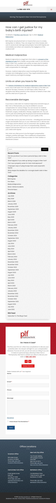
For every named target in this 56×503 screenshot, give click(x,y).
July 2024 (11, 243)
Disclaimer (10, 418)
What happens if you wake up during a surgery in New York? (27, 160)
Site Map (14, 498)
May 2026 (11, 199)
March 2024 (12, 254)
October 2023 (12, 267)
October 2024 (12, 235)
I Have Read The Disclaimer (19, 421)
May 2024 (11, 249)
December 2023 (13, 262)
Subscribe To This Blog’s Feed (17, 316)
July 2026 (11, 196)
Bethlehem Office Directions (38, 482)
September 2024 (13, 238)
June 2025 (11, 214)
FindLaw (48, 498)
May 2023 (11, 280)
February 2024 (12, 257)
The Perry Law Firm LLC (21, 35)
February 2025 (12, 225)
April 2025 (11, 220)
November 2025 (13, 206)
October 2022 (12, 299)
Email (9, 382)
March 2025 (12, 222)
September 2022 (13, 301)
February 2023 (12, 288)
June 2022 (11, 309)
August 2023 (12, 272)
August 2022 (12, 304)
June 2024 (11, 246)
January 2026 (12, 204)
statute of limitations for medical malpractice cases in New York (29, 85)
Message (10, 398)
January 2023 (12, 291)
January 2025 (12, 228)
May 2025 (11, 217)
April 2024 (11, 251)
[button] (51, 9)
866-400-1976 (25, 9)
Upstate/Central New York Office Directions (15, 481)
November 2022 (13, 296)
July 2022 (11, 307)
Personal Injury (12, 189)
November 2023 (13, 264)
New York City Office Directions (39, 465)
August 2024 (12, 241)
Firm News (11, 181)
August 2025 (12, 212)
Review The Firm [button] (28, 366)
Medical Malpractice (14, 184)
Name (9, 373)
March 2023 (11, 286)
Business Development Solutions (35, 498)
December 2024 (13, 230)
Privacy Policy (21, 498)
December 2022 (13, 293)
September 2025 (13, 209)
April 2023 (11, 283)
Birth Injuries (12, 179)
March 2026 (11, 201)
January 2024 (12, 259)
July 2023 (11, 275)
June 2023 (11, 278)
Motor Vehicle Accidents (16, 187)
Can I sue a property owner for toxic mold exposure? (25, 163)
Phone (9, 390)
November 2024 (13, 233)
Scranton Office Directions (15, 463)
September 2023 (13, 270)
